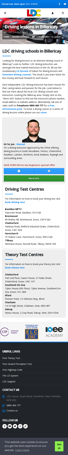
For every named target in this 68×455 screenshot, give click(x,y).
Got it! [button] (59, 446)
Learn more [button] (22, 450)
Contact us (12, 410)
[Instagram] (20, 426)
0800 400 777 (14, 405)
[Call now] (15, 12)
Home (6, 37)
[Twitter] (15, 426)
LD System (22, 71)
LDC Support (8, 381)
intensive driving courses (16, 74)
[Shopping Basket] (63, 13)
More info (34, 178)
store (43, 112)
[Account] (52, 13)
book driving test (15, 202)
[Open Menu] (5, 13)
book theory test (15, 267)
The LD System (10, 375)
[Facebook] (59, 4)
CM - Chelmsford (40, 37)
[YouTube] (65, 4)
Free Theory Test (11, 358)
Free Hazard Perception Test (17, 363)
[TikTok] (25, 426)
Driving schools (20, 37)
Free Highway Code (12, 369)
